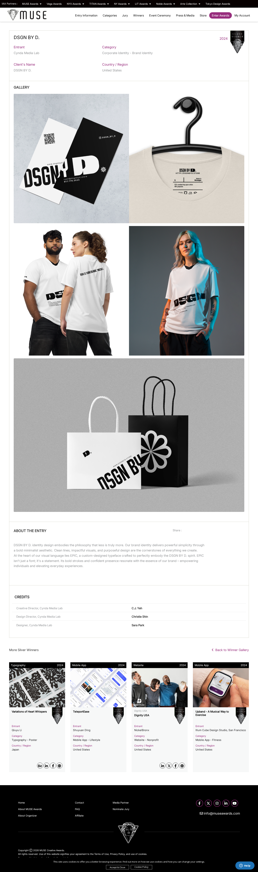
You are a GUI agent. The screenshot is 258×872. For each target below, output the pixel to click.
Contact (79, 802)
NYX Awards (74, 3)
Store (203, 15)
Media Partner (121, 802)
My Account (242, 15)
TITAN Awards (97, 3)
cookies (142, 854)
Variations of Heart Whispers (29, 711)
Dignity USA (141, 715)
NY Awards (120, 3)
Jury (125, 15)
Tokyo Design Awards (218, 3)
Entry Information (86, 15)
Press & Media (185, 15)
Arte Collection (189, 3)
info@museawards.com (221, 813)
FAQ (77, 809)
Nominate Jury (121, 809)
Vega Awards (54, 3)
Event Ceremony (160, 15)
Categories (110, 15)
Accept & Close (117, 867)
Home (21, 802)
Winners (138, 15)
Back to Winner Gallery (231, 650)
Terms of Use (101, 854)
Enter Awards (220, 15)
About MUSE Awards (30, 809)
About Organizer (27, 815)
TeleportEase (81, 711)
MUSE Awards (30, 3)
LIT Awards (141, 3)
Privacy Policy (117, 854)
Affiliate (79, 815)
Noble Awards (164, 3)
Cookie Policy (141, 866)
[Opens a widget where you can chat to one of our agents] (244, 865)
